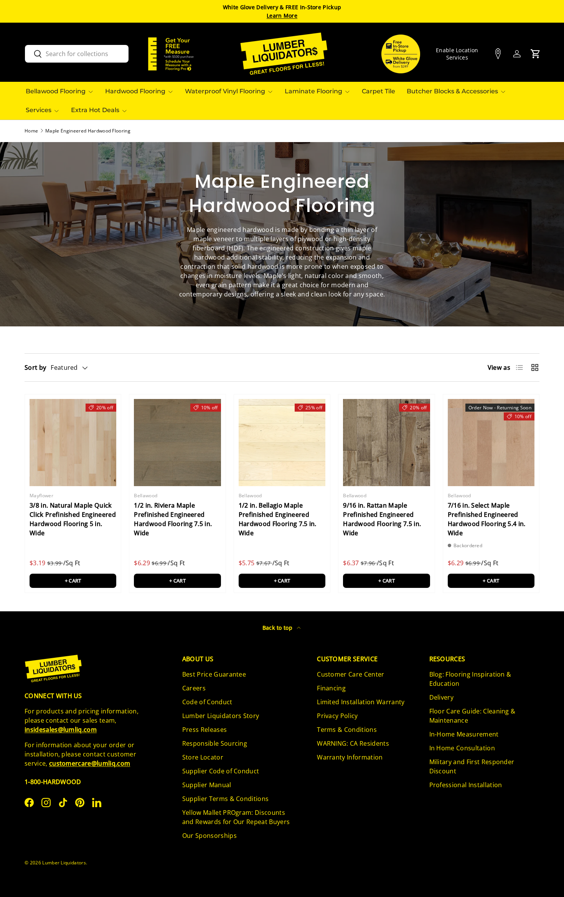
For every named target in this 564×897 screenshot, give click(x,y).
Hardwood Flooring (135, 91)
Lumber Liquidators (64, 862)
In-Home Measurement (464, 734)
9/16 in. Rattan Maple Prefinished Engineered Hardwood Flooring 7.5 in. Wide (382, 519)
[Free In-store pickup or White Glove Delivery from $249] (400, 54)
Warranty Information (350, 757)
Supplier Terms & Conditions (225, 798)
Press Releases (204, 729)
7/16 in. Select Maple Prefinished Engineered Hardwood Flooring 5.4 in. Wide (487, 519)
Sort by (35, 367)
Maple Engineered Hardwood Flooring (87, 131)
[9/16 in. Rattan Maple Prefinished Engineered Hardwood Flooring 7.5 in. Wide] (386, 442)
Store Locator (202, 757)
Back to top (278, 627)
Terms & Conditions (347, 729)
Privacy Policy (337, 716)
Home (31, 131)
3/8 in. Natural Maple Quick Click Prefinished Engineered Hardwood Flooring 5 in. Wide (73, 519)
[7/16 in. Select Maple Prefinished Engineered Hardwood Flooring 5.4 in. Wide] (491, 442)
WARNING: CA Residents (353, 743)
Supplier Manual (206, 785)
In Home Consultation (462, 748)
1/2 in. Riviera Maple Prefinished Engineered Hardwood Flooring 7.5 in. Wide (173, 519)
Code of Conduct (207, 702)
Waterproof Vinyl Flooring (225, 91)
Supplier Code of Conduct (220, 771)
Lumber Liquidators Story (220, 716)
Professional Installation (465, 785)
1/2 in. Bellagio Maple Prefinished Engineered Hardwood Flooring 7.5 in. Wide (278, 519)
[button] (535, 53)
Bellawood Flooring (56, 91)
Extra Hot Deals (95, 110)
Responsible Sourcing (214, 743)
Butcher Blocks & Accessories (452, 91)
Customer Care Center (350, 674)
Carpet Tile (378, 91)
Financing (331, 688)
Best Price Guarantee (214, 674)
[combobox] (77, 54)
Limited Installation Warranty (360, 702)
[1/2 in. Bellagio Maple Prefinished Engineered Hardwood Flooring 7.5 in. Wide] (282, 442)
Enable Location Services (457, 53)
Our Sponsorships (209, 835)
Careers (194, 688)
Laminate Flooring (313, 91)
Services (38, 110)
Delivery (441, 697)
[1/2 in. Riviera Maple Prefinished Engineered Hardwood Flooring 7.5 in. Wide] (177, 442)
